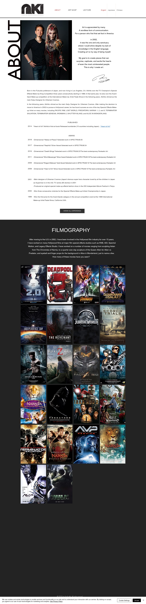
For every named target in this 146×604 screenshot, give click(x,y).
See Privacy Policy (56, 601)
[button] (72, 211)
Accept (136, 600)
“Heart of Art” (105, 126)
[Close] (143, 600)
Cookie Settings (124, 600)
